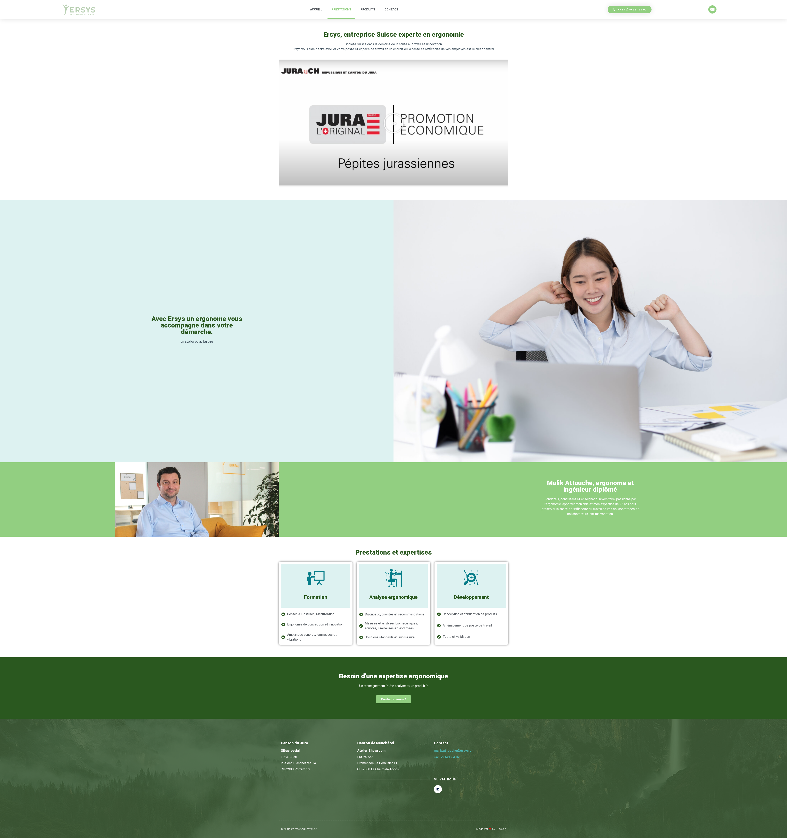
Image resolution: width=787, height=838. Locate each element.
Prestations (341, 9)
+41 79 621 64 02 (446, 757)
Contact (391, 9)
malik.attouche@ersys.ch (453, 751)
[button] (393, 123)
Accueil (316, 9)
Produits (368, 9)
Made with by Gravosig (491, 828)
